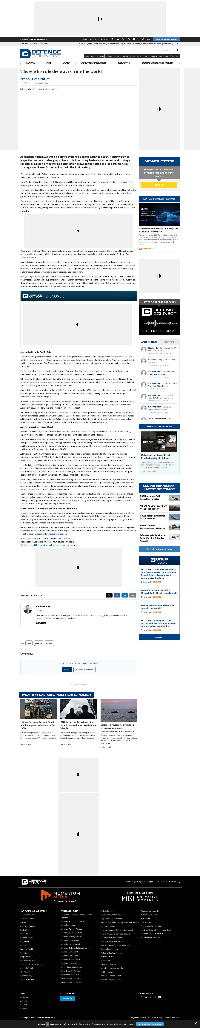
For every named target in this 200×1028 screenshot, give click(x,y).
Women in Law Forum (149, 915)
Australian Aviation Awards (71, 929)
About (85, 39)
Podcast (153, 56)
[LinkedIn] (145, 997)
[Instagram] (155, 997)
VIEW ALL (129, 296)
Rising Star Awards (108, 964)
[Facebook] (141, 997)
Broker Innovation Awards (71, 978)
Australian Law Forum (69, 955)
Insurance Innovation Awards (112, 941)
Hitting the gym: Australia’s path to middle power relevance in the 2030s (37, 725)
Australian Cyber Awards (70, 940)
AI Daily (23, 922)
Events (145, 56)
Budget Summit (107, 911)
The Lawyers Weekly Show (151, 926)
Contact (104, 39)
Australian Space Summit (71, 963)
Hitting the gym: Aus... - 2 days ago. (158, 377)
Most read (169, 342)
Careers (117, 56)
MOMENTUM (39, 39)
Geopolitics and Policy (158, 63)
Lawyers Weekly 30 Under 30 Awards (115, 945)
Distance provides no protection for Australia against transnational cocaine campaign (117, 727)
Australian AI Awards (69, 925)
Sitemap (23, 1008)
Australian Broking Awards (71, 936)
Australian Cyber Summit (70, 944)
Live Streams (164, 56)
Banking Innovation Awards (71, 967)
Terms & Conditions (172, 1017)
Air (49, 63)
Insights (49, 643)
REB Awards (105, 960)
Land (66, 63)
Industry (124, 63)
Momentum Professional (151, 937)
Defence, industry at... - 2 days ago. (158, 400)
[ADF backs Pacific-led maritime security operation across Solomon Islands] (78, 709)
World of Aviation (27, 979)
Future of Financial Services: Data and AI (117, 930)
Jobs (139, 56)
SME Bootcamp (107, 972)
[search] (177, 50)
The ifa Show (146, 922)
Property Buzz (26, 956)
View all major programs (159, 549)
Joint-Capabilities (93, 63)
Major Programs (97, 56)
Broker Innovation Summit (71, 982)
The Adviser (25, 972)
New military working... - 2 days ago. (159, 365)
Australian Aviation (27, 926)
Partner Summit (107, 956)
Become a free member (166, 39)
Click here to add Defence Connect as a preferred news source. (48, 545)
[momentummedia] (60, 896)
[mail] (132, 595)
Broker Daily (25, 930)
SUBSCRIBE (67, 998)
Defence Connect (27, 937)
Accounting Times (27, 918)
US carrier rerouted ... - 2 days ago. (158, 412)
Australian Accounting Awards (73, 921)
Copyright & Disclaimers (139, 1017)
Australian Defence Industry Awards (75, 948)
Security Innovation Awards (112, 968)
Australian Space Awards (71, 959)
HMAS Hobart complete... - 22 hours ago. (160, 353)
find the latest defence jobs (34, 44)
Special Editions (128, 56)
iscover (176, 56)
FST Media (24, 941)
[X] (109, 595)
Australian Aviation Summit (71, 933)
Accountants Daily (27, 914)
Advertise (94, 39)
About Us (24, 997)
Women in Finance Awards (111, 976)
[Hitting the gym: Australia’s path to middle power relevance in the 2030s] (38, 709)
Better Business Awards (70, 971)
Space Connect (26, 968)
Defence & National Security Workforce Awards (120, 922)
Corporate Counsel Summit (111, 918)
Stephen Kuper (43, 83)
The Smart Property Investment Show (156, 930)
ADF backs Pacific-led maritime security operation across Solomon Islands (78, 725)
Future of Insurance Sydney (112, 937)
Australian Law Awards (70, 952)
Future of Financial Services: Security (116, 934)
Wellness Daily (26, 975)
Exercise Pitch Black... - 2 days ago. (158, 389)
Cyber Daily (25, 933)
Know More (41, 623)
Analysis (108, 56)
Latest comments (149, 342)
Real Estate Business (28, 960)
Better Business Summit (70, 974)
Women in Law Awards (150, 911)
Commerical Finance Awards (112, 915)
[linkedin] (124, 595)
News (86, 56)
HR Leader (24, 945)
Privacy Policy (156, 1017)
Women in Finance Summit (111, 979)
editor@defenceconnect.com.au (52, 533)
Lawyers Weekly (27, 949)
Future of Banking (108, 926)
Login (148, 39)
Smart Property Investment (31, 964)
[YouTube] (159, 997)
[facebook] (117, 595)
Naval (30, 63)
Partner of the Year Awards (111, 953)
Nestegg (23, 953)
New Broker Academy (109, 949)
